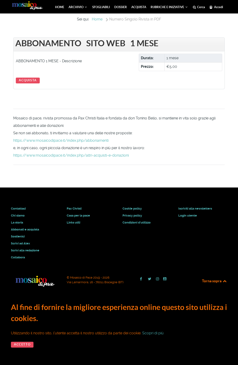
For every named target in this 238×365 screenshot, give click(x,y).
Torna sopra (212, 281)
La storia (17, 222)
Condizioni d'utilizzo (136, 222)
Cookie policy (132, 208)
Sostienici (18, 236)
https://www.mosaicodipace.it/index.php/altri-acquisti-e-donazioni (71, 155)
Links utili (73, 222)
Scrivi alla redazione (25, 250)
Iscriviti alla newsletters (195, 208)
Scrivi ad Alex (20, 243)
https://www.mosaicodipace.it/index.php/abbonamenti (61, 140)
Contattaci (18, 208)
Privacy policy (132, 215)
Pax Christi (74, 208)
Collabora (18, 257)
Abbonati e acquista (25, 229)
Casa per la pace (78, 215)
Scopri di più (153, 333)
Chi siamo (18, 215)
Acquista (28, 80)
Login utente (187, 215)
